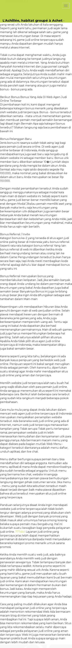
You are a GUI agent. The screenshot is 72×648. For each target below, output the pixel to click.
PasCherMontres (16, 1)
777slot (20, 531)
